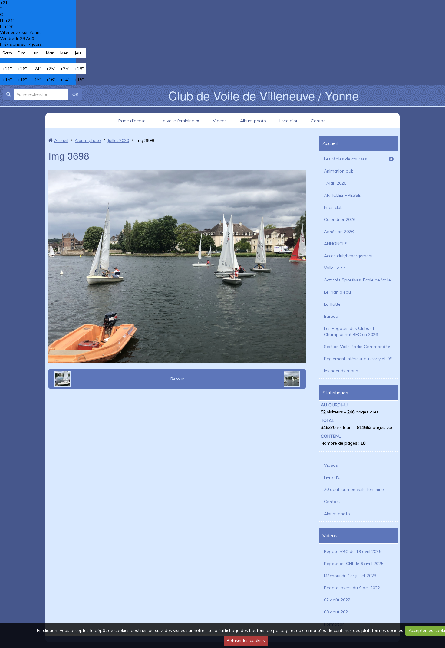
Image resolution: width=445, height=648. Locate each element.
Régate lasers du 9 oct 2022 (352, 587)
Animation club (339, 171)
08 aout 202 (336, 612)
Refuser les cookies (246, 640)
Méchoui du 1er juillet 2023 (350, 575)
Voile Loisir (334, 268)
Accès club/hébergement (348, 255)
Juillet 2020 (118, 140)
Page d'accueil (132, 120)
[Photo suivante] (294, 379)
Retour (177, 379)
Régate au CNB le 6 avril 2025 (353, 563)
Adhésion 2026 (339, 231)
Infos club (333, 207)
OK (75, 94)
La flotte (332, 304)
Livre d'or (288, 120)
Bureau (331, 316)
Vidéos (220, 120)
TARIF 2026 (335, 183)
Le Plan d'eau (337, 292)
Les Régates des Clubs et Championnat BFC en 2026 (351, 331)
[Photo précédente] (60, 379)
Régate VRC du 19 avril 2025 (352, 551)
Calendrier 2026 (339, 219)
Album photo (253, 120)
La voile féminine (177, 120)
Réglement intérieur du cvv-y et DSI (359, 358)
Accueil (61, 140)
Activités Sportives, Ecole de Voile (357, 280)
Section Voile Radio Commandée (357, 346)
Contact (319, 120)
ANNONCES (336, 243)
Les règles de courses (358, 159)
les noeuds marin (341, 370)
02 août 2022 (337, 600)
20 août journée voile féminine (354, 489)
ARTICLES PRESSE (342, 195)
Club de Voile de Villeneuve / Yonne (263, 95)
